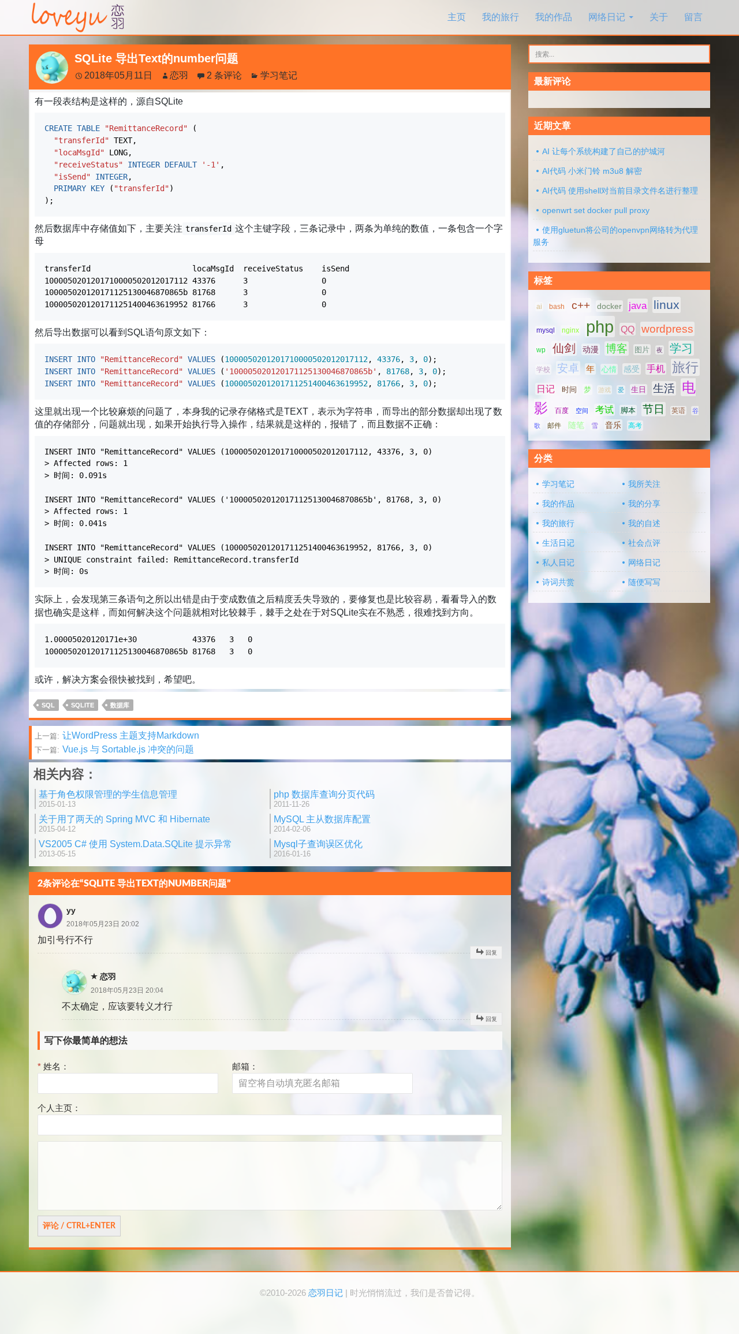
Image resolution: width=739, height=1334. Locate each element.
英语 (678, 410)
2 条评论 (224, 75)
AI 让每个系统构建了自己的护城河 (603, 151)
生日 (638, 389)
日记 (545, 389)
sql (48, 705)
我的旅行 (500, 17)
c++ (581, 305)
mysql (545, 330)
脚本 (628, 410)
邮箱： (245, 1066)
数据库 (119, 705)
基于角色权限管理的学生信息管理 (108, 798)
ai (539, 306)
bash (557, 306)
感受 (632, 369)
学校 (543, 370)
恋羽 (179, 75)
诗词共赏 (558, 582)
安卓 (568, 368)
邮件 (554, 425)
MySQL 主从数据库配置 (322, 823)
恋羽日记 (325, 1293)
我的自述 (644, 523)
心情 (609, 369)
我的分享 (644, 503)
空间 (582, 410)
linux (667, 305)
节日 (654, 409)
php (600, 326)
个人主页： (59, 1108)
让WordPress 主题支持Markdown (117, 735)
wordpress (667, 329)
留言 (693, 17)
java (638, 305)
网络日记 (606, 17)
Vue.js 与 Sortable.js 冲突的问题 (114, 749)
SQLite (82, 705)
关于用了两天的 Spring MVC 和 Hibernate (124, 823)
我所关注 (644, 484)
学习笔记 (278, 75)
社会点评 (644, 542)
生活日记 (558, 542)
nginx (570, 330)
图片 (642, 349)
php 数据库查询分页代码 (324, 798)
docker (609, 306)
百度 (562, 410)
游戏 (604, 389)
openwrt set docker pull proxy (596, 210)
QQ (628, 329)
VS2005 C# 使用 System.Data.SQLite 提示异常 (135, 848)
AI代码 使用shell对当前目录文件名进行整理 (620, 190)
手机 (656, 369)
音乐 (613, 425)
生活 (664, 388)
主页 (456, 17)
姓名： (53, 1066)
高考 (635, 426)
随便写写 (644, 582)
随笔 (576, 425)
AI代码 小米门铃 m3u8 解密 (592, 171)
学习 (681, 348)
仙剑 (564, 348)
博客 (617, 348)
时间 (569, 389)
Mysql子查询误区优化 (318, 848)
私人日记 (558, 562)
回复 (491, 952)
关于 (659, 17)
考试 (604, 410)
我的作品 (553, 17)
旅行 (685, 367)
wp (541, 349)
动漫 (591, 349)
